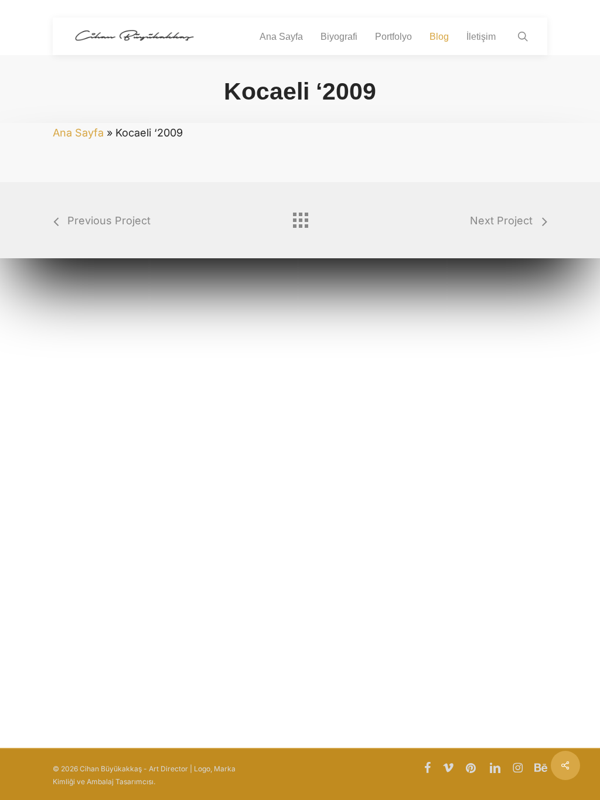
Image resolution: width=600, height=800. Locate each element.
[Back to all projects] (300, 217)
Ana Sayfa (78, 133)
